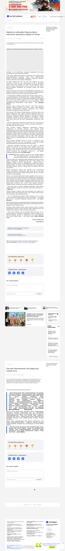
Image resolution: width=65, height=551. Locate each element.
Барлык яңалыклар (53, 356)
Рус (40, 16)
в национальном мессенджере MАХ (17, 235)
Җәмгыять (10, 364)
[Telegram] (18, 273)
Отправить (39, 293)
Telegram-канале (12, 229)
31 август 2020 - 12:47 (10, 374)
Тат (46, 16)
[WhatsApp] (23, 273)
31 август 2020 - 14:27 (10, 38)
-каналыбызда (25, 242)
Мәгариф (10, 27)
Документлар (27, 504)
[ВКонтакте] (9, 273)
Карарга (52, 547)
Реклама (9, 20)
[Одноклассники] (14, 273)
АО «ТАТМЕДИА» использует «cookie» (15, 546)
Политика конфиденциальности (14, 548)
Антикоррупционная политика (14, 545)
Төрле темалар (37, 504)
